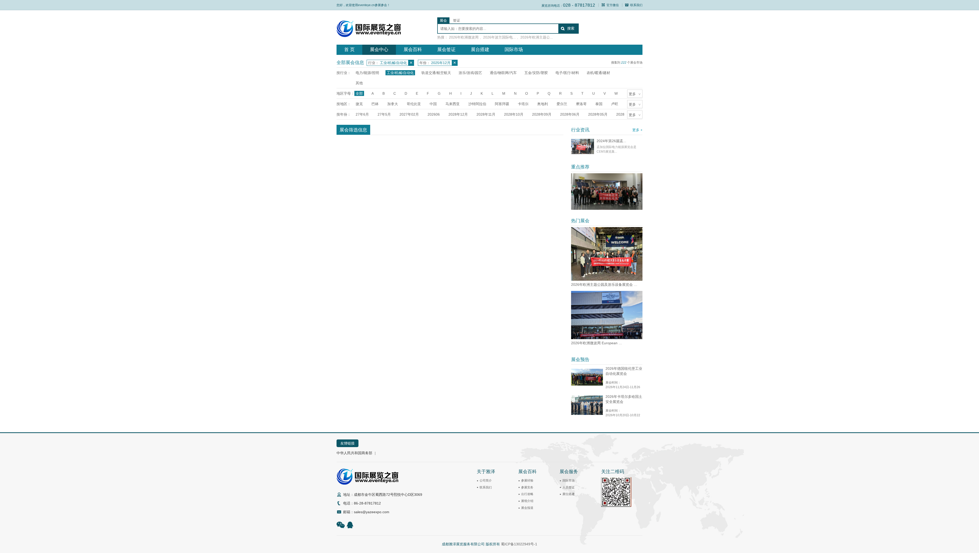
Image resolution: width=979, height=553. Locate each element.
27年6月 (362, 114)
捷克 (359, 104)
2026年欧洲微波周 (464, 37)
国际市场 (514, 49)
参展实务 (527, 487)
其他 (359, 83)
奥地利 (542, 104)
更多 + (637, 130)
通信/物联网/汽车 (503, 73)
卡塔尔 (523, 104)
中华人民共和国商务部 (354, 453)
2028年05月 (598, 114)
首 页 (349, 49)
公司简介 (486, 480)
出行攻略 (527, 494)
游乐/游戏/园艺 (470, 73)
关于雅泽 (486, 471)
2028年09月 (541, 114)
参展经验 (527, 480)
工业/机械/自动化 (400, 73)
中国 (433, 104)
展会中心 (379, 49)
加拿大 (392, 104)
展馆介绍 (527, 501)
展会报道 (527, 508)
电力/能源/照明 (367, 73)
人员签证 (568, 487)
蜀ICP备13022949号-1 (519, 544)
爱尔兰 (562, 104)
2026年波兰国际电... (499, 37)
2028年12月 (458, 114)
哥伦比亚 (414, 104)
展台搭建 (480, 49)
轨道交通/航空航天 (436, 73)
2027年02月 (409, 114)
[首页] (369, 36)
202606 (434, 114)
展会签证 (446, 49)
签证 (456, 20)
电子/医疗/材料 (567, 73)
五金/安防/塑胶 (536, 73)
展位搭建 (568, 494)
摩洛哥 (581, 104)
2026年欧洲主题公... (536, 37)
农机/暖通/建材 (598, 73)
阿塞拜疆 (502, 104)
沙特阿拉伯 (477, 104)
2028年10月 (513, 114)
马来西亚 (452, 104)
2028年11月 (485, 114)
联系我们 (636, 5)
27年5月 (384, 114)
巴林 (375, 104)
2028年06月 (569, 114)
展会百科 (413, 49)
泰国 (598, 104)
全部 (359, 93)
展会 (443, 20)
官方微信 (613, 5)
